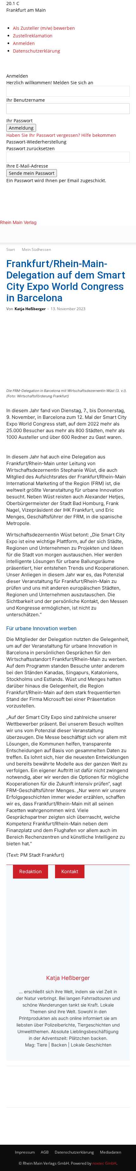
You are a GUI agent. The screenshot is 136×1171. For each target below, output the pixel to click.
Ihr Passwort (19, 121)
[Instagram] (13, 63)
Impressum (25, 1152)
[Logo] (58, 269)
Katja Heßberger (30, 308)
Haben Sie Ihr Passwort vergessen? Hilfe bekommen (61, 135)
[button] (11, 234)
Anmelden (24, 43)
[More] (79, 1091)
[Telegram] (57, 1091)
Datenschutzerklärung (36, 51)
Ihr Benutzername (25, 100)
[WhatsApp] (36, 1091)
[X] (17, 63)
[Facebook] (8, 63)
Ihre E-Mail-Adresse (27, 166)
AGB (45, 1152)
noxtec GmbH (104, 1163)
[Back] (8, 69)
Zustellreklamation (33, 36)
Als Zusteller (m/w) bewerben (44, 28)
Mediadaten (110, 1152)
